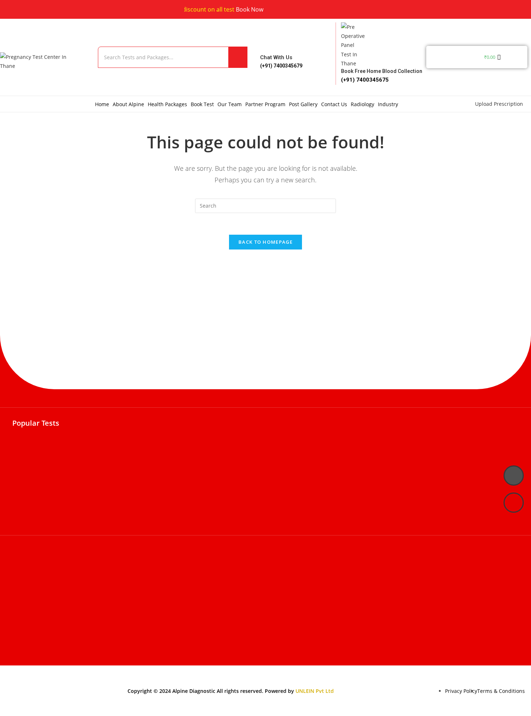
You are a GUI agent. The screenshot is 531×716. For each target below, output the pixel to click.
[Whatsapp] (514, 502)
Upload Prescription (499, 103)
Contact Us (334, 104)
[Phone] (514, 475)
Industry (388, 104)
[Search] (238, 57)
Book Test (202, 104)
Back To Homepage (265, 242)
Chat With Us (276, 57)
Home (102, 104)
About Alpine (128, 104)
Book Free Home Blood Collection (381, 71)
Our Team (229, 104)
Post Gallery (303, 104)
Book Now (241, 9)
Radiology (362, 104)
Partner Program (265, 104)
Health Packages (167, 104)
